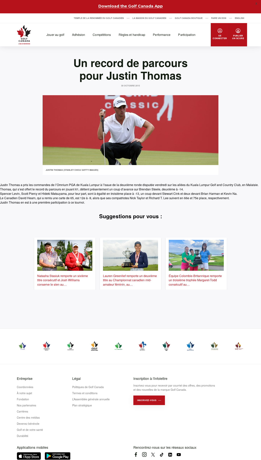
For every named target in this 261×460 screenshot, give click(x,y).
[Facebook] (135, 454)
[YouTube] (178, 454)
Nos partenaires (26, 405)
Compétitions (102, 34)
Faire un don (218, 18)
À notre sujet (24, 393)
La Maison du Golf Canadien (149, 18)
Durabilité (22, 436)
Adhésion (78, 34)
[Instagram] (144, 454)
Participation (186, 34)
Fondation (23, 399)
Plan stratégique (82, 405)
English (239, 18)
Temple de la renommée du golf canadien (99, 18)
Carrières (22, 411)
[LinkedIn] (170, 454)
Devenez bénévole (28, 423)
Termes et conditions (84, 393)
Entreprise (24, 378)
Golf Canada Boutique (189, 18)
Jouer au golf (55, 34)
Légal (76, 378)
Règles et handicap (132, 34)
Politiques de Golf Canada (88, 387)
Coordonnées (25, 387)
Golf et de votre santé (30, 430)
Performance (161, 34)
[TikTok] (161, 454)
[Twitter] (153, 454)
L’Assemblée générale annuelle (91, 399)
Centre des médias (28, 417)
